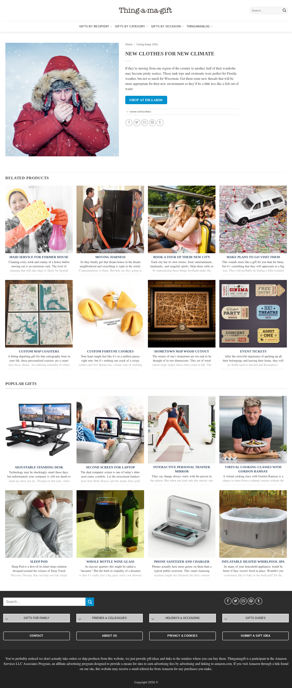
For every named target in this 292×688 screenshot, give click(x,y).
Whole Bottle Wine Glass (110, 561)
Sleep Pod (39, 561)
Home (129, 44)
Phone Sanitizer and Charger (181, 561)
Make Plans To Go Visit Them (253, 257)
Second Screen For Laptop (110, 467)
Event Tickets (253, 351)
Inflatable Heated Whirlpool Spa (253, 561)
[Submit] (284, 10)
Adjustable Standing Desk (39, 467)
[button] (11, 151)
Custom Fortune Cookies (110, 351)
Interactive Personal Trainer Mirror (181, 469)
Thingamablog (198, 26)
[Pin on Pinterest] (152, 122)
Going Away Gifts (147, 44)
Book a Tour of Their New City (181, 257)
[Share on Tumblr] (160, 122)
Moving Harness (110, 257)
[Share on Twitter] (136, 122)
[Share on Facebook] (129, 122)
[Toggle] (127, 111)
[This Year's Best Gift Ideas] (146, 10)
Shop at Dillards (146, 100)
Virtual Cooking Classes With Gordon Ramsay (253, 469)
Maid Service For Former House (38, 257)
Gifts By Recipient (94, 26)
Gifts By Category (130, 26)
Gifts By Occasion (166, 26)
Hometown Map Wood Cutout (181, 351)
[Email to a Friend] (144, 122)
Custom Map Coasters (39, 351)
